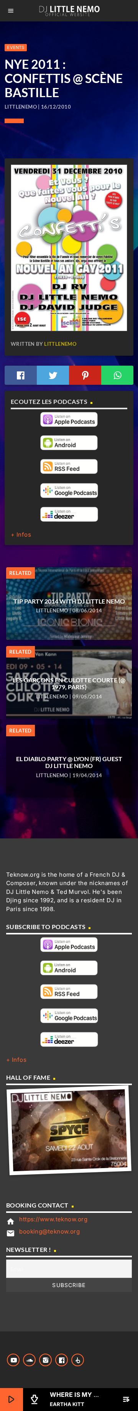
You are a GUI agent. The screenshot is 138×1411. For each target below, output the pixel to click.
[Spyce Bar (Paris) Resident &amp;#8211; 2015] (69, 1130)
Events (15, 47)
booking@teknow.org (49, 1231)
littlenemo (60, 344)
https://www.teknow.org (53, 1219)
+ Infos (21, 534)
